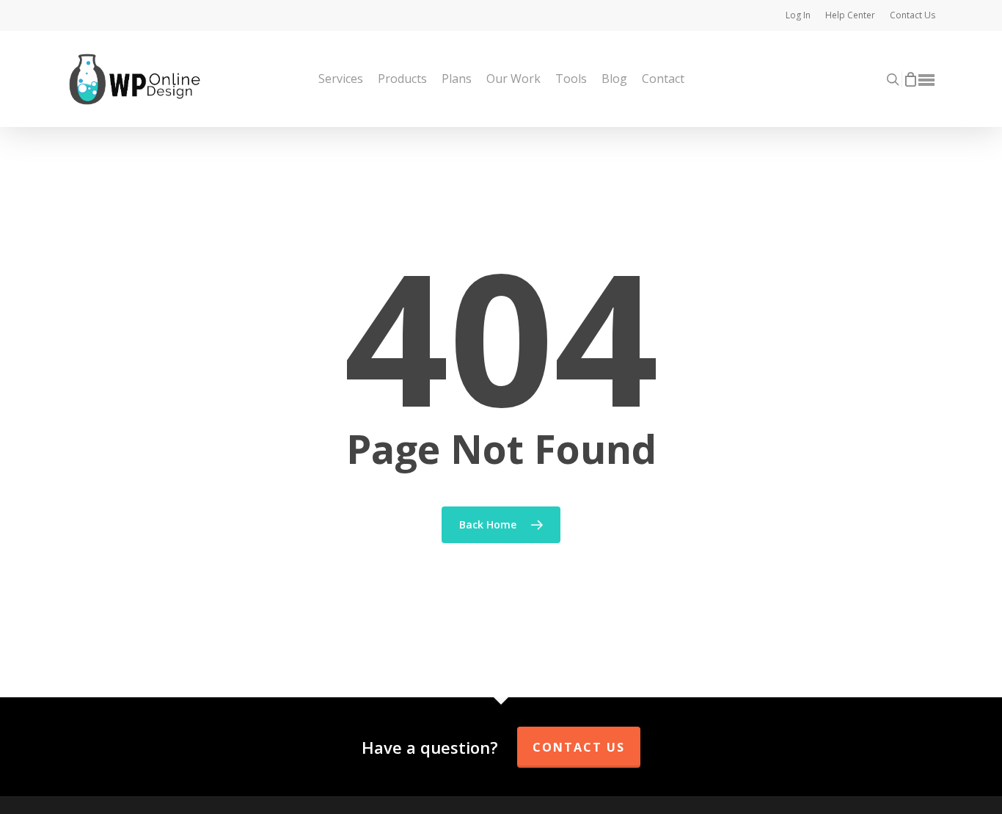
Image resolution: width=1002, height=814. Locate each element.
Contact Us (579, 747)
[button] (927, 79)
